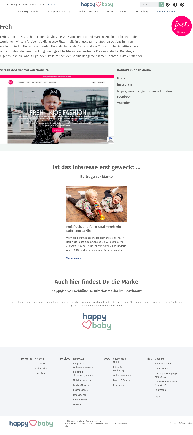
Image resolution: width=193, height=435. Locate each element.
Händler (52, 4)
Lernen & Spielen (117, 11)
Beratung (12, 4)
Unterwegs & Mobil (28, 11)
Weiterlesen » (73, 258)
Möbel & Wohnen (88, 11)
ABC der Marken (166, 11)
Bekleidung (142, 11)
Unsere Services (32, 4)
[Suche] (161, 4)
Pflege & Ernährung (59, 11)
